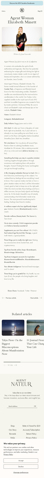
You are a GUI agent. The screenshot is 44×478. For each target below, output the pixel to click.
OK (35, 406)
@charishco (19, 252)
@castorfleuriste (9, 262)
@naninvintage (9, 252)
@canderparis (31, 250)
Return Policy (31, 433)
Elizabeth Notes (15, 110)
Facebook (20, 291)
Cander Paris (8, 89)
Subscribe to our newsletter (22, 393)
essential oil (23, 226)
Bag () (40, 11)
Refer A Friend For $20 (31, 425)
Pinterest (33, 291)
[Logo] (22, 10)
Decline (21, 466)
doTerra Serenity (28, 151)
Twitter (27, 291)
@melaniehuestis (25, 209)
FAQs (12, 437)
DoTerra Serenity (13, 226)
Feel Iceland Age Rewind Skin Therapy (17, 233)
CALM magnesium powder (28, 223)
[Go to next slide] (15, 365)
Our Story (12, 429)
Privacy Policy (8, 454)
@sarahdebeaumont (32, 259)
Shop (13, 425)
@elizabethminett (18, 119)
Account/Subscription (31, 429)
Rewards (12, 433)
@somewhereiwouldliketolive (14, 259)
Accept (21, 460)
